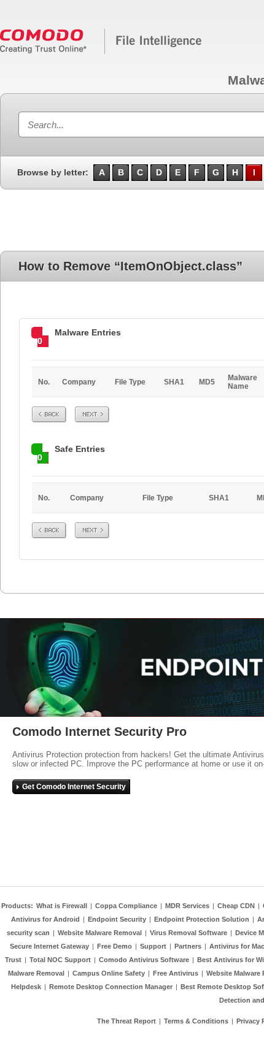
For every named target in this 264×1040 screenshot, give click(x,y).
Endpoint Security (117, 919)
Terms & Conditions (196, 1021)
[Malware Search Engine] (101, 51)
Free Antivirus (175, 973)
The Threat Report (126, 1021)
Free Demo (114, 946)
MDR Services (187, 905)
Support (153, 946)
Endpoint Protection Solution (201, 919)
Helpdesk (26, 986)
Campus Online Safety (108, 973)
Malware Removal (36, 973)
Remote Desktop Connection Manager (111, 986)
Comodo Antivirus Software (144, 959)
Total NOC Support (60, 959)
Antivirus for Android (45, 919)
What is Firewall (61, 905)
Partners (187, 946)
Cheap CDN (236, 905)
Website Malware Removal (100, 932)
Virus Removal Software (188, 932)
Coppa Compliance (126, 905)
